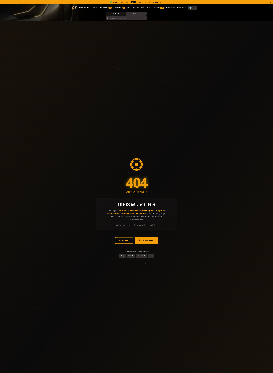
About (142, 8)
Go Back (126, 240)
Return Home (147, 240)
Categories (94, 7)
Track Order (135, 8)
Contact (148, 8)
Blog (128, 8)
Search (117, 14)
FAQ (151, 256)
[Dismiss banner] (271, 2)
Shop (81, 8)
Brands (86, 7)
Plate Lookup (137, 14)
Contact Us (141, 256)
